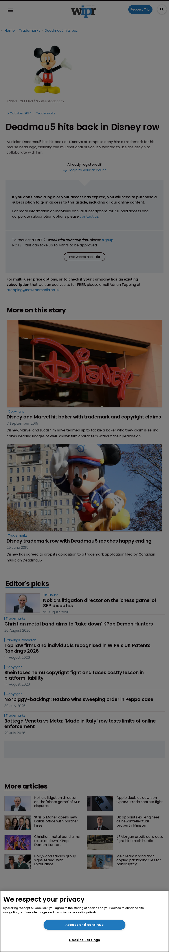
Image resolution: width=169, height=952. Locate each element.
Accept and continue (84, 925)
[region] (84, 921)
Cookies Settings (84, 940)
